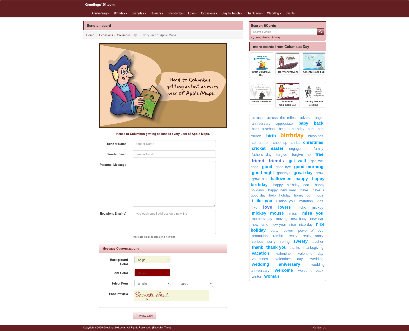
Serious (258, 242)
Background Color (119, 261)
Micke (301, 207)
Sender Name (116, 144)
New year (278, 225)
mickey (317, 207)
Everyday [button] (137, 13)
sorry (271, 242)
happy (301, 178)
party (275, 230)
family (318, 149)
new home (260, 225)
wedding (316, 259)
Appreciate (284, 123)
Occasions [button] (208, 13)
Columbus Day (127, 35)
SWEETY (300, 241)
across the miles (281, 118)
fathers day (262, 155)
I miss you (285, 201)
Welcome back (310, 271)
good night (263, 172)
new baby (299, 219)
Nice (292, 225)
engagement (298, 149)
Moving (281, 219)
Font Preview (118, 294)
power (288, 230)
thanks (294, 248)
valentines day (289, 259)
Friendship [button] (174, 13)
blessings (315, 136)
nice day (306, 225)
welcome (284, 270)
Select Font (119, 283)
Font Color (120, 273)
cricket (259, 148)
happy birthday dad (291, 185)
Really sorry (313, 236)
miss (293, 213)
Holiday (285, 195)
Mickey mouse (268, 213)
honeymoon (303, 195)
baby (303, 123)
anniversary (261, 123)
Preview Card (144, 316)
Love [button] (191, 13)
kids (320, 201)
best (311, 129)
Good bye (283, 167)
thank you (276, 247)
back (318, 123)
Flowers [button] (155, 13)
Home (90, 35)
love (258, 37)
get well (297, 160)
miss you (312, 213)
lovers (284, 207)
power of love (310, 230)
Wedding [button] (273, 13)
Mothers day (262, 219)
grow (319, 173)
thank (257, 247)
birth (271, 135)
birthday (275, 37)
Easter (277, 148)
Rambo (278, 236)
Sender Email (116, 154)
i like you (262, 200)
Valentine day (310, 254)
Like (254, 207)
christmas (313, 142)
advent (305, 118)
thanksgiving (313, 248)
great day (303, 172)
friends (265, 37)
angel (319, 118)
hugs (319, 195)
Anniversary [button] (100, 13)
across (257, 118)
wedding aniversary (276, 264)
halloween (281, 178)
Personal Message (113, 164)
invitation (305, 201)
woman (271, 276)
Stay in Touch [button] (231, 13)
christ (295, 143)
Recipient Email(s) (113, 213)
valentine (283, 254)
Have (304, 190)
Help (272, 195)
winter (256, 277)
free (319, 154)
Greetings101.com (100, 4)
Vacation (260, 253)
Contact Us (319, 327)
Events (290, 13)
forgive (281, 155)
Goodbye (283, 173)
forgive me (301, 155)
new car (316, 219)
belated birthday (291, 129)
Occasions (106, 35)
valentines (260, 259)
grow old (259, 179)
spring (284, 242)
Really (293, 236)
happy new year (282, 190)
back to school (263, 129)
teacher (317, 242)
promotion (260, 236)
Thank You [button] (253, 13)
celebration (260, 143)
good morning (308, 166)
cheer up (280, 143)
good (267, 166)
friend (258, 160)
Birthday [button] (119, 13)
